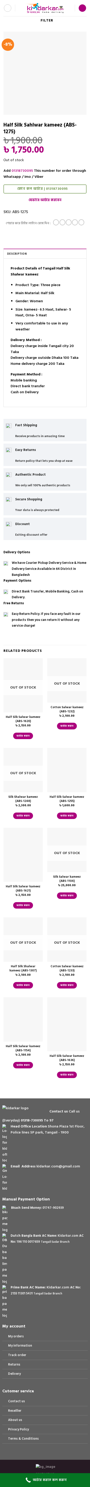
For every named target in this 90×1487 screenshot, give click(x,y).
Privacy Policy (18, 1429)
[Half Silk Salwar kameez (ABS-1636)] (67, 1024)
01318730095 (22, 171)
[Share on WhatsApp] (56, 222)
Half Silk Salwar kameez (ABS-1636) (67, 1058)
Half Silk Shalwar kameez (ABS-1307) (23, 968)
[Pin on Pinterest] (81, 222)
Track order (17, 1355)
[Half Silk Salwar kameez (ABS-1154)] (23, 1019)
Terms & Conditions (23, 1438)
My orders (16, 1336)
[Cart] (82, 8)
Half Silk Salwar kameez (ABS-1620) (23, 719)
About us (15, 1420)
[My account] (69, 8)
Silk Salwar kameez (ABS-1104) (67, 879)
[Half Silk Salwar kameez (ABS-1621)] (23, 855)
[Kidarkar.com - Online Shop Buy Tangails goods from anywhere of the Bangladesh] (44, 8)
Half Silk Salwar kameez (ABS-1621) (23, 889)
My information (20, 1345)
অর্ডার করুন (23, 736)
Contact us (16, 1401)
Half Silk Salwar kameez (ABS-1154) (23, 1048)
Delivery (14, 1373)
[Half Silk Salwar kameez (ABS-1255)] (67, 770)
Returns (14, 1364)
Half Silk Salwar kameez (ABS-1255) (67, 799)
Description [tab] (17, 253)
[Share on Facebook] (62, 222)
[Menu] (7, 8)
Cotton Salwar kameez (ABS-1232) (67, 709)
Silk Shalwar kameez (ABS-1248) (23, 799)
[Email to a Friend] (75, 222)
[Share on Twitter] (69, 222)
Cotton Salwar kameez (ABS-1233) (67, 968)
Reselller (14, 1410)
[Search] (20, 8)
